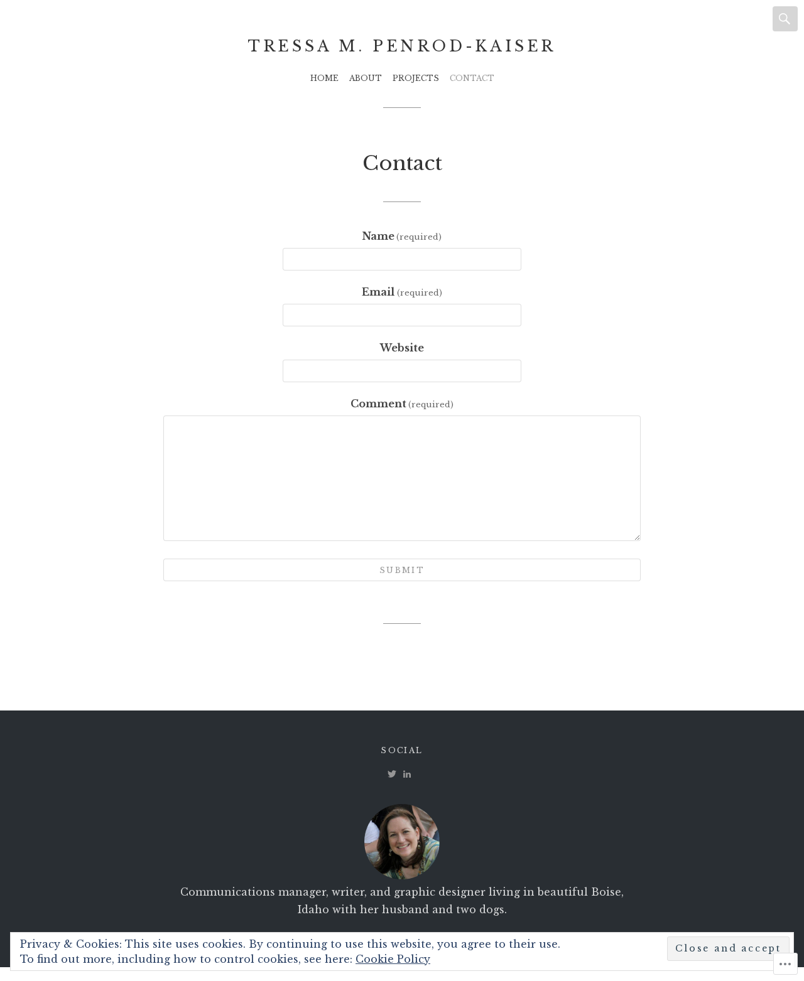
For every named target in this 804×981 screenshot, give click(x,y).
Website (402, 347)
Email (402, 292)
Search (785, 18)
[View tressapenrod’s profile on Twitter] (392, 774)
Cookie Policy (393, 959)
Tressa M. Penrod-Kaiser (402, 46)
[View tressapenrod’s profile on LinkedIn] (407, 774)
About (365, 78)
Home (324, 78)
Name (402, 236)
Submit (402, 570)
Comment (402, 403)
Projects (416, 78)
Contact (472, 78)
